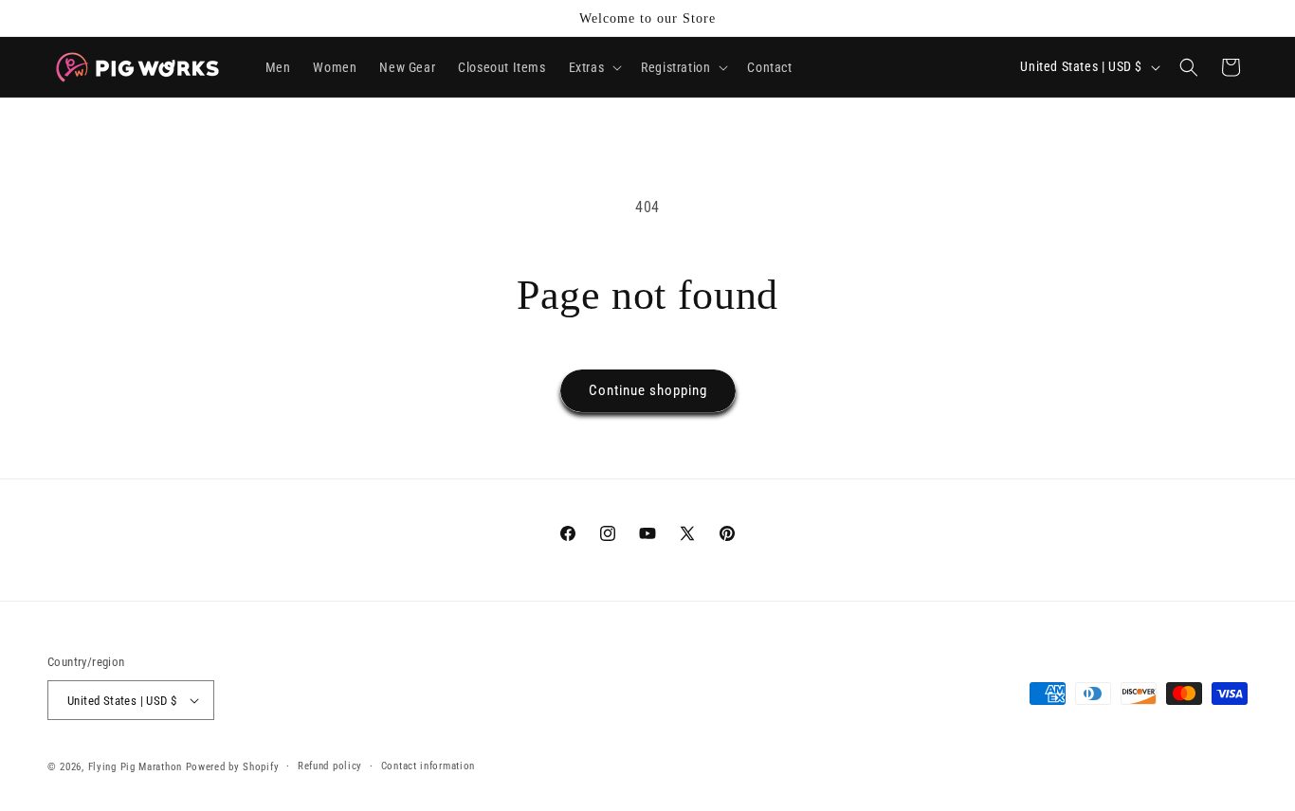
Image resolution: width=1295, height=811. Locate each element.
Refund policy (330, 766)
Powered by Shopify (233, 767)
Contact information (428, 766)
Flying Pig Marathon (135, 767)
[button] (593, 67)
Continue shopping (648, 390)
